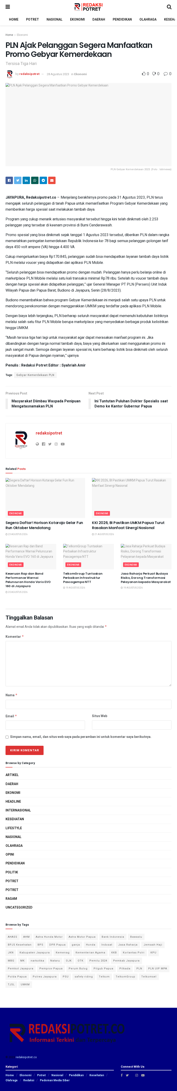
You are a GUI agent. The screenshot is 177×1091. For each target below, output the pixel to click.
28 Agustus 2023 (58, 74)
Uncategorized (19, 907)
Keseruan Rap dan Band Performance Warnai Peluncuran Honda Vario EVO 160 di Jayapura (28, 580)
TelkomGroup (125, 977)
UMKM (25, 984)
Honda (90, 945)
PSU (66, 977)
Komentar (15, 636)
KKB (114, 953)
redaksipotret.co (26, 1057)
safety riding (84, 977)
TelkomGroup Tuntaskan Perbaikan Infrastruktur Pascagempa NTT (83, 577)
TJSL (11, 984)
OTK (80, 961)
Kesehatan (15, 819)
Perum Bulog (78, 969)
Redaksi (28, 1080)
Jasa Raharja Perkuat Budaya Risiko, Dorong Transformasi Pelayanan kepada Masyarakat (146, 577)
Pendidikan (15, 863)
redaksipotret (29, 74)
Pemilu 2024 (98, 961)
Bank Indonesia (113, 937)
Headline (13, 801)
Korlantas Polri (134, 953)
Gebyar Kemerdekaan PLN (35, 375)
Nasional (13, 837)
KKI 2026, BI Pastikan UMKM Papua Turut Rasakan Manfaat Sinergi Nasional (128, 525)
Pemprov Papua (51, 969)
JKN (11, 953)
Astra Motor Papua (82, 937)
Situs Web (99, 716)
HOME (13, 19)
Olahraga (14, 845)
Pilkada (124, 969)
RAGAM (11, 898)
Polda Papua (17, 977)
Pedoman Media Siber (55, 1080)
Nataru (55, 961)
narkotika (37, 961)
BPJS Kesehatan (20, 945)
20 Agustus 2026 (17, 592)
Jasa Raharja (128, 945)
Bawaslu (136, 937)
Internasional (18, 810)
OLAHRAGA (147, 19)
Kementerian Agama (90, 953)
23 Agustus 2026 (17, 534)
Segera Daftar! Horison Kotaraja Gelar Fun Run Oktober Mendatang (44, 525)
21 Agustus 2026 (104, 534)
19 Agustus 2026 (75, 587)
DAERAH (98, 19)
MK (22, 961)
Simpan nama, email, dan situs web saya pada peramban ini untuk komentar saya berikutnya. (80, 736)
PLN (139, 969)
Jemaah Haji (153, 945)
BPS (40, 945)
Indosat (106, 945)
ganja (76, 945)
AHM (26, 937)
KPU (153, 953)
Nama (12, 695)
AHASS (12, 937)
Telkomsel (148, 977)
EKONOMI (77, 19)
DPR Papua (57, 945)
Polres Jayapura (45, 977)
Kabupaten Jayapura (35, 953)
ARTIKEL (12, 775)
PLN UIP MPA (157, 969)
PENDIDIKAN (122, 19)
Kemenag (63, 953)
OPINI (10, 854)
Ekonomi (22, 35)
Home (9, 35)
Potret (12, 881)
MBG (11, 961)
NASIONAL (54, 19)
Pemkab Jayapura (126, 961)
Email (11, 716)
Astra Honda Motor (49, 937)
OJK (69, 961)
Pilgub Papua (103, 969)
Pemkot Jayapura (20, 969)
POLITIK (12, 872)
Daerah (12, 784)
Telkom (104, 977)
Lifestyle (14, 828)
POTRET (32, 19)
